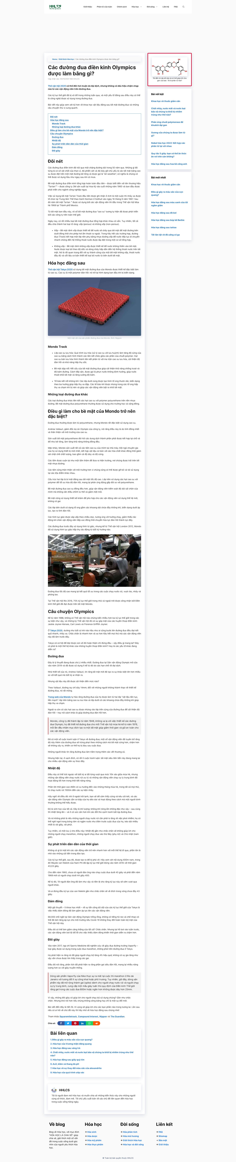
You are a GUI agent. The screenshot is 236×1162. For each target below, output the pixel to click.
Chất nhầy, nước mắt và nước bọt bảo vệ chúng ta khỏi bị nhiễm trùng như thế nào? (168, 111)
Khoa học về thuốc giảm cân (165, 101)
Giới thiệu (87, 7)
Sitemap (163, 1136)
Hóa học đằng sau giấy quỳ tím (68, 1059)
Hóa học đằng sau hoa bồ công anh (169, 164)
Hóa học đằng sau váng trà (66, 1048)
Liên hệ (166, 7)
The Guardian (118, 1016)
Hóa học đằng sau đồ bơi (164, 213)
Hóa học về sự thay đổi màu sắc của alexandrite (77, 1068)
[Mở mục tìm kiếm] (183, 6)
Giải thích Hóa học (66, 59)
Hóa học (135, 7)
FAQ (176, 7)
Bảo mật (163, 1140)
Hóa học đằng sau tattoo (163, 227)
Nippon (103, 1016)
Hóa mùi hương (131, 1136)
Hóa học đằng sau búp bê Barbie (167, 220)
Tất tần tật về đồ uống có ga (165, 235)
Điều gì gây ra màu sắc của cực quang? (72, 1039)
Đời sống (151, 7)
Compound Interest (88, 1016)
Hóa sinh (91, 1132)
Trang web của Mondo (59, 697)
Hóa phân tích (130, 1132)
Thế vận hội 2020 (57, 86)
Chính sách (122, 7)
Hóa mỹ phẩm (94, 1140)
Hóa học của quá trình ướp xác (68, 1072)
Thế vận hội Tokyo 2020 (60, 269)
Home (54, 59)
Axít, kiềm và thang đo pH (66, 1064)
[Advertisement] (118, 32)
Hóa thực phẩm (95, 1144)
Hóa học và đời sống (133, 1144)
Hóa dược (92, 1136)
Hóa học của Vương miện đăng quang (72, 1044)
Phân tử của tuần (104, 7)
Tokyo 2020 (56, 630)
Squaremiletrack (68, 1016)
